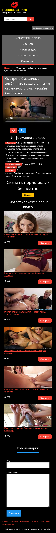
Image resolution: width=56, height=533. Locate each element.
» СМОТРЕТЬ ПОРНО (28, 38)
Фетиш (26, 176)
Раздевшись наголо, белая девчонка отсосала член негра (26, 429)
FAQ (47, 521)
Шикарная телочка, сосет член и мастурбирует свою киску (26, 235)
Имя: (9, 461)
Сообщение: (12, 472)
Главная (5, 521)
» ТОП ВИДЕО (28, 49)
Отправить (14, 513)
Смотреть (44, 243)
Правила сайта (8, 524)
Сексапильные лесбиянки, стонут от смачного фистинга (26, 390)
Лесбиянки (19, 173)
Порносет (9, 68)
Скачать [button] (28, 195)
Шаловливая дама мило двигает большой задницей (24, 274)
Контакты (14, 521)
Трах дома (16, 176)
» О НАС (28, 44)
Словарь (34, 521)
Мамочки (30, 173)
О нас (42, 521)
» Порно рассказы (28, 55)
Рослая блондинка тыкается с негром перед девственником (25, 313)
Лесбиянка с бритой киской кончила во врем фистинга (25, 351)
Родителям (24, 521)
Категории (27, 61)
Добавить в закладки (43, 28)
